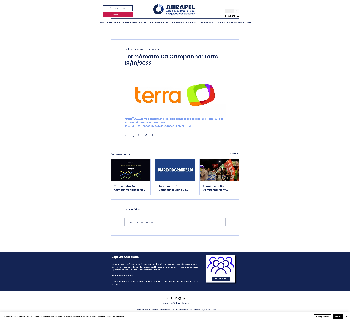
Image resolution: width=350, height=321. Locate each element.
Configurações (322, 316)
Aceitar (338, 316)
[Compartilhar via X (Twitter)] (132, 135)
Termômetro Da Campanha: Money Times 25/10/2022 (215, 188)
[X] (221, 16)
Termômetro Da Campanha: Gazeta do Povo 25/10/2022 (129, 188)
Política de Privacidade (116, 316)
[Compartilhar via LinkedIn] (139, 135)
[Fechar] (346, 316)
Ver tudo (234, 153)
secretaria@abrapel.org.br (175, 303)
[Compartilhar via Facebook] (125, 135)
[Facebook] (225, 16)
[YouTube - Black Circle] (233, 16)
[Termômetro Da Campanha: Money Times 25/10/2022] (219, 170)
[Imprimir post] (152, 135)
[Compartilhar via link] (146, 135)
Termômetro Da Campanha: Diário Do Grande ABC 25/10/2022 (173, 188)
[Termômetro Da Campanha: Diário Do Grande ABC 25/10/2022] (175, 170)
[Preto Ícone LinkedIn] (237, 16)
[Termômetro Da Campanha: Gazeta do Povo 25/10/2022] (130, 170)
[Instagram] (229, 16)
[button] (114, 22)
